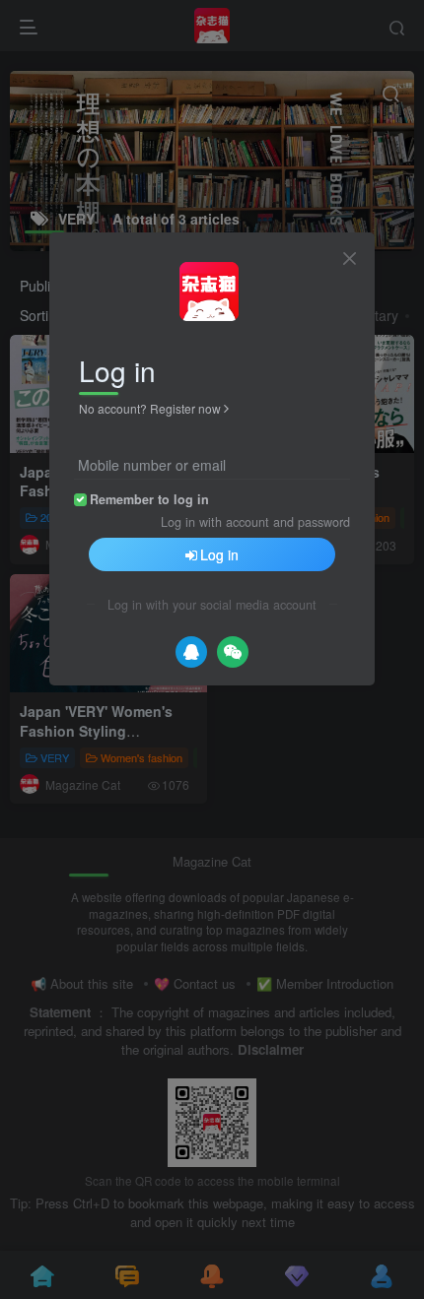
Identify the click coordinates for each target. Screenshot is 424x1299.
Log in (219, 554)
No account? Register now (150, 408)
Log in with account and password (255, 522)
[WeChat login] (232, 652)
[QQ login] (191, 652)
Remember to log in (149, 499)
